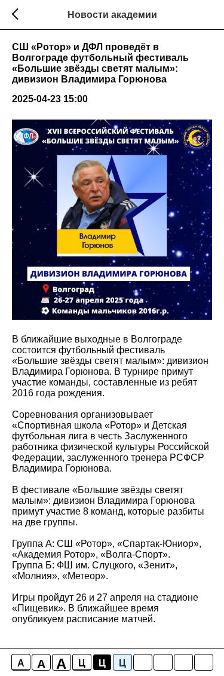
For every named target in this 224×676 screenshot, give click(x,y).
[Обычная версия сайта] (203, 662)
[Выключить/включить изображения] (142, 662)
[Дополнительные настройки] (183, 662)
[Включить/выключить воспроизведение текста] (163, 662)
